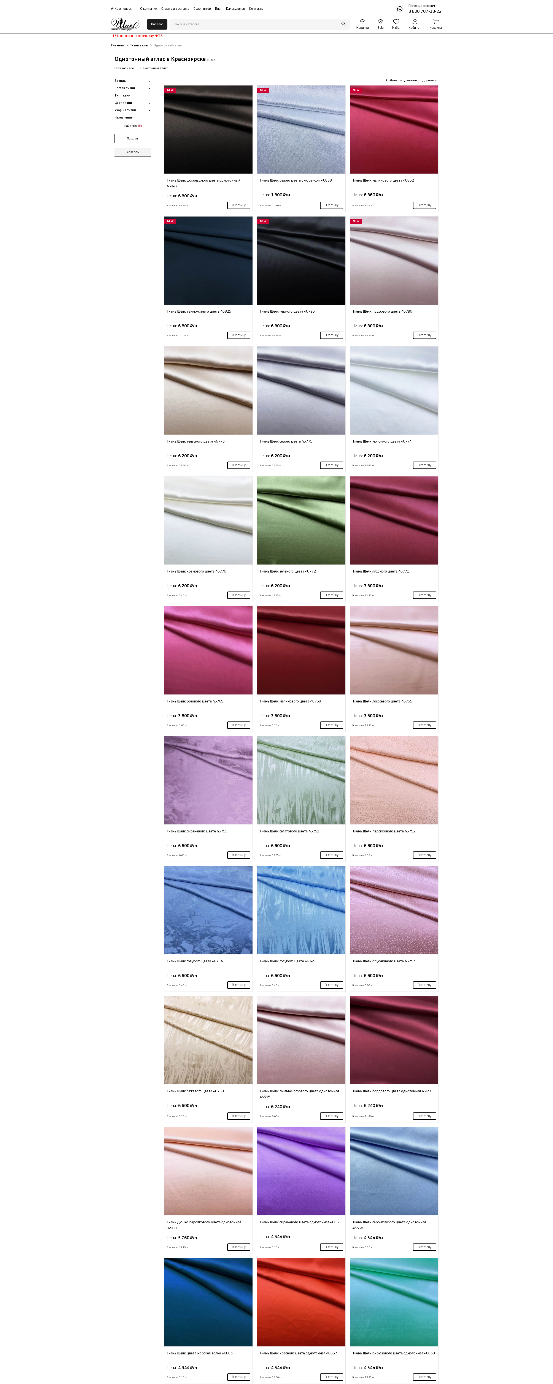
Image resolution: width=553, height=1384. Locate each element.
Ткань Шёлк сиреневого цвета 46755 (197, 831)
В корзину (239, 205)
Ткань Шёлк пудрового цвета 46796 (382, 311)
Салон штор (202, 8)
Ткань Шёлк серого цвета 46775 (285, 441)
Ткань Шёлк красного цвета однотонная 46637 (298, 1353)
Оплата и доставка (175, 8)
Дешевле (411, 80)
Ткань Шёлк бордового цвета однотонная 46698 (392, 1091)
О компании (148, 8)
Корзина (436, 27)
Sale (381, 27)
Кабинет (415, 27)
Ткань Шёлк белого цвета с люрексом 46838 (295, 180)
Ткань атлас (139, 45)
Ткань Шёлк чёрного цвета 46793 (287, 311)
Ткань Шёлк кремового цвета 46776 (196, 571)
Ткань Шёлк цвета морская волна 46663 (200, 1353)
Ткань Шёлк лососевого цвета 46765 (382, 701)
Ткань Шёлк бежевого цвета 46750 (195, 1091)
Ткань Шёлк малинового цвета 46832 (383, 180)
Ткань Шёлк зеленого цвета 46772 (287, 571)
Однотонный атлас (154, 68)
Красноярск (123, 8)
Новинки (362, 27)
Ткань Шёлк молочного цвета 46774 (382, 441)
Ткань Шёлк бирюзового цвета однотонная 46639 (393, 1353)
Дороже (428, 80)
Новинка (393, 80)
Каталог (157, 24)
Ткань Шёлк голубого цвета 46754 (195, 961)
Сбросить (133, 151)
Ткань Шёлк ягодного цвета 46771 (380, 571)
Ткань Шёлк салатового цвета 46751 (289, 831)
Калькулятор (235, 8)
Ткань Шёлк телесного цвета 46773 (196, 441)
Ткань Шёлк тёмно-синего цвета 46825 (199, 311)
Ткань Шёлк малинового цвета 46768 (290, 701)
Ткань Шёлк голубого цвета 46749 (287, 961)
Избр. (396, 27)
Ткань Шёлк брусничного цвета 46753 (383, 961)
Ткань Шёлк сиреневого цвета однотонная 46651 (300, 1222)
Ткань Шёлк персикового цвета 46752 (383, 831)
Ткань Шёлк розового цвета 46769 (195, 701)
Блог (218, 8)
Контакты (256, 8)
